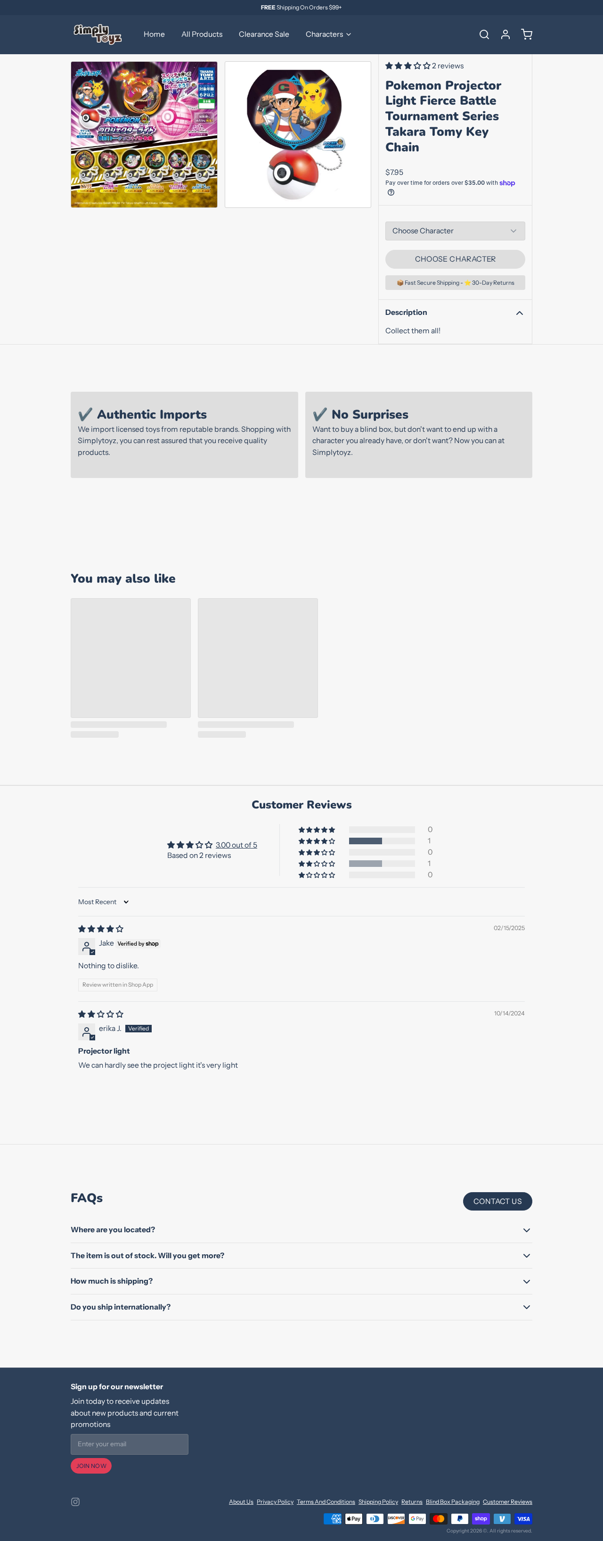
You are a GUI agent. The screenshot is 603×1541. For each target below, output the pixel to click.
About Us (241, 1501)
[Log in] (502, 34)
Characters (324, 34)
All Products (201, 34)
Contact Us (497, 1201)
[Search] (481, 34)
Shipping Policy (378, 1501)
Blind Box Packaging (453, 1501)
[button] (408, 65)
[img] (100, 928)
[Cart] (523, 34)
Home (154, 34)
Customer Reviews (507, 1501)
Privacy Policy (275, 1501)
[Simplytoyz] (99, 34)
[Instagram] (75, 1502)
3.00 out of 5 (236, 845)
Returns (412, 1501)
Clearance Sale (264, 34)
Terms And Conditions (326, 1501)
